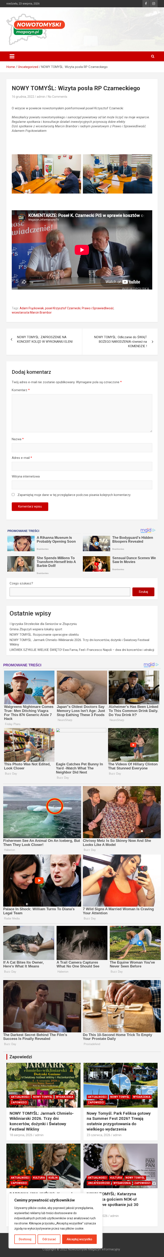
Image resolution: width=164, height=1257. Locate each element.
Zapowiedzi (19, 1102)
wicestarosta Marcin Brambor (32, 312)
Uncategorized (99, 1183)
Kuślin (53, 1177)
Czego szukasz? (21, 583)
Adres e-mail (22, 458)
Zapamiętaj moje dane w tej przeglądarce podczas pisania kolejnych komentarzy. (74, 495)
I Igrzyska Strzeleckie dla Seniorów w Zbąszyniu (43, 624)
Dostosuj (25, 1239)
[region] (55, 1220)
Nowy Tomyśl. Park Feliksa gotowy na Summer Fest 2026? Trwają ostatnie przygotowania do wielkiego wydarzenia (119, 1121)
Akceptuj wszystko (79, 1239)
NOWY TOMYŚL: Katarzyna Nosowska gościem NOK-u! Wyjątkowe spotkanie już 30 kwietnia (112, 1201)
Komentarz (21, 390)
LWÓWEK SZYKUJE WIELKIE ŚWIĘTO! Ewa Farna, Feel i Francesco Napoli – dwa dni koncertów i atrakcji (82, 650)
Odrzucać (49, 1239)
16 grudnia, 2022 (23, 96)
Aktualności (20, 1096)
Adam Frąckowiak (32, 308)
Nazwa (18, 439)
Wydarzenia (64, 1096)
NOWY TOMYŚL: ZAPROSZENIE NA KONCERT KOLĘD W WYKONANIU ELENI (45, 339)
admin (41, 96)
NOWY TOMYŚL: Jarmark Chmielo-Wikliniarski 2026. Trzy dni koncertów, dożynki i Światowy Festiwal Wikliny (42, 1121)
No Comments (57, 96)
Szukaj (143, 592)
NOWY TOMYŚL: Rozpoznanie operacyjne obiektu (44, 635)
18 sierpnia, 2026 (21, 1135)
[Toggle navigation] (12, 56)
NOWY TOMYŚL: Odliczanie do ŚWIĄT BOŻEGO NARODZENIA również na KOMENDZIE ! (120, 341)
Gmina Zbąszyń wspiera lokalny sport (36, 629)
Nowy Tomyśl (42, 1096)
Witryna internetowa (26, 476)
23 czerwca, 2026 (98, 1135)
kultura (39, 1177)
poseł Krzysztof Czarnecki (63, 308)
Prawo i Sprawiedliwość (98, 308)
